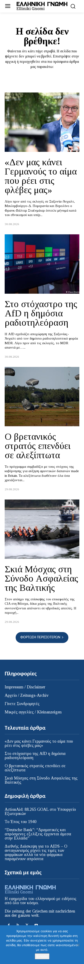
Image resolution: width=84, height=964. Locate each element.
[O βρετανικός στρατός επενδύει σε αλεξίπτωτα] (42, 396)
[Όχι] (78, 944)
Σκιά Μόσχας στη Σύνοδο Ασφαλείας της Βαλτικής (41, 578)
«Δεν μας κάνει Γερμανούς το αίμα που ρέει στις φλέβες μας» (41, 176)
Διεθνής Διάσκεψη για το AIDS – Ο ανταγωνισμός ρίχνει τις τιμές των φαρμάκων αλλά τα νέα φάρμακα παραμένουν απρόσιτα (36, 852)
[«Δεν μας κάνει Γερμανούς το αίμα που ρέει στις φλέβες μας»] (42, 122)
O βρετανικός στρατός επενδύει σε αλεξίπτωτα (38, 445)
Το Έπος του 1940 (20, 821)
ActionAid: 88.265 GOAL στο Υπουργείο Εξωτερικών (40, 811)
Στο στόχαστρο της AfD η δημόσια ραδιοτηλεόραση (41, 313)
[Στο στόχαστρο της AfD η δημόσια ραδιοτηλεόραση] (42, 264)
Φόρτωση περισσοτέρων (40, 637)
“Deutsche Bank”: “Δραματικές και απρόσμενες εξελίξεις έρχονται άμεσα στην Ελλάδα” (38, 833)
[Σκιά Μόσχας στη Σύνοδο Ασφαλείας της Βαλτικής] (42, 529)
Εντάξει (42, 956)
